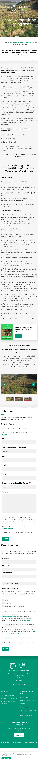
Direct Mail (8, 603)
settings (6, 755)
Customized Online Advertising (14, 606)
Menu (21, 1)
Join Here (19, 735)
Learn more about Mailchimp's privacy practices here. (19, 632)
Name (4, 438)
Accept (6, 758)
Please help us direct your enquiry (14, 447)
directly (4, 434)
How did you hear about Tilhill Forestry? (16, 483)
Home (12, 42)
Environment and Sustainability (25, 707)
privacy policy (8, 528)
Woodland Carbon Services (9, 698)
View (18, 336)
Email (4, 465)
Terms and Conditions (26, 697)
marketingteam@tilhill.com (10, 617)
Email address (7, 573)
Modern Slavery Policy (26, 715)
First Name (6, 558)
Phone (4, 474)
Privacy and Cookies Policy (28, 700)
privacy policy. (26, 620)
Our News (29, 42)
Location (5, 456)
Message (5, 492)
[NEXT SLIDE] (33, 384)
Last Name (6, 565)
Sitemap (22, 703)
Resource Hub (19, 42)
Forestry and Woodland (8, 695)
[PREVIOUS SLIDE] (4, 384)
